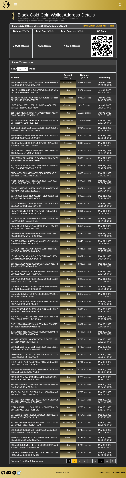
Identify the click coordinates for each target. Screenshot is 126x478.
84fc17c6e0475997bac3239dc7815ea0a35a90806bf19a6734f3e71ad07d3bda (34, 363)
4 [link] (90, 461)
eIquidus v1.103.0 (62, 472)
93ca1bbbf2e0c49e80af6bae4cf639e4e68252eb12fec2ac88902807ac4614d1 (34, 416)
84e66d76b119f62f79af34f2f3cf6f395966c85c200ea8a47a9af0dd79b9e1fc (34, 385)
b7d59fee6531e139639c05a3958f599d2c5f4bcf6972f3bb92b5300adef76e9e (34, 333)
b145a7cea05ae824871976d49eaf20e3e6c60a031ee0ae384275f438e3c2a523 (34, 166)
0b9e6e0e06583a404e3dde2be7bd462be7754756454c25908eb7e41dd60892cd (34, 234)
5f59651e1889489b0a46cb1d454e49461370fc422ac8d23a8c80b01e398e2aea (34, 438)
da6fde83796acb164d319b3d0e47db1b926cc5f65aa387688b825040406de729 (34, 83)
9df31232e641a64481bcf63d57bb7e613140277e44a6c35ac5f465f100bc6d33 (34, 325)
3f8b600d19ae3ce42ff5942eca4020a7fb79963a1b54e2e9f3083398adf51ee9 (34, 378)
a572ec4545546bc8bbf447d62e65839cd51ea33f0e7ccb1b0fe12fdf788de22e (34, 121)
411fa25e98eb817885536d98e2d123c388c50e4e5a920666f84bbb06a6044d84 (34, 204)
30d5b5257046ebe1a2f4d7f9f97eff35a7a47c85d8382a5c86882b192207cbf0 (34, 302)
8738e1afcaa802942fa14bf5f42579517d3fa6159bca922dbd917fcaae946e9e (34, 219)
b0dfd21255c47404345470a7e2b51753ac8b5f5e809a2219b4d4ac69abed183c (34, 212)
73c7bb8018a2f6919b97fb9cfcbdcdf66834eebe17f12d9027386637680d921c (34, 393)
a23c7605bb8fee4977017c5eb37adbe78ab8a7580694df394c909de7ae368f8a (34, 159)
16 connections (118, 472)
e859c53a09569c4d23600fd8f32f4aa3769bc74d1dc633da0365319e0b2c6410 (34, 265)
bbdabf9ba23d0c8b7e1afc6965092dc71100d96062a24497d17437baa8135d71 (34, 227)
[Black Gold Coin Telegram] (14, 472)
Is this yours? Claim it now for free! (98, 26)
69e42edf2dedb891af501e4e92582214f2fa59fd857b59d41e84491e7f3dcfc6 (34, 144)
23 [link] (107, 461)
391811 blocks (104, 472)
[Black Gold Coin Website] (19, 472)
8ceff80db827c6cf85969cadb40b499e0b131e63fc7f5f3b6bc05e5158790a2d (34, 242)
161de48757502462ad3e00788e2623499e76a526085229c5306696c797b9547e (34, 272)
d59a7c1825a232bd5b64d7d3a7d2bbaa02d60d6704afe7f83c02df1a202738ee (34, 257)
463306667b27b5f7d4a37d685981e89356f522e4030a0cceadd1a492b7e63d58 (34, 151)
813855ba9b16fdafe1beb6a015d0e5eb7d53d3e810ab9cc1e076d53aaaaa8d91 (34, 348)
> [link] (113, 461)
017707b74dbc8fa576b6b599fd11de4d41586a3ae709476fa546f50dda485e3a (34, 249)
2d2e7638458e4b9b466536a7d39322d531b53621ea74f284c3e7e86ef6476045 (34, 423)
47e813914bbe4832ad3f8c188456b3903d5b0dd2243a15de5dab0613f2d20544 (34, 287)
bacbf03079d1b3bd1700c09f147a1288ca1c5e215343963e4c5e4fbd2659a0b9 (34, 197)
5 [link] (95, 461)
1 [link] (74, 461)
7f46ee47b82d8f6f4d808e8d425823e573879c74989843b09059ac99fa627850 (34, 136)
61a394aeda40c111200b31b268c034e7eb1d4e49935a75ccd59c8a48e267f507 (34, 370)
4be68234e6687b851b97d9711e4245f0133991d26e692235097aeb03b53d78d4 (34, 400)
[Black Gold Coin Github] (3, 472)
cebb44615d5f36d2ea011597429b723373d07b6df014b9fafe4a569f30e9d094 (34, 453)
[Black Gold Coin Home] (6, 5)
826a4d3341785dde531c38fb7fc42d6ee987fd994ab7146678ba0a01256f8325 (34, 189)
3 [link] (84, 461)
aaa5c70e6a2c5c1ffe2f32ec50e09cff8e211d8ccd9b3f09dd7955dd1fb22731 (34, 295)
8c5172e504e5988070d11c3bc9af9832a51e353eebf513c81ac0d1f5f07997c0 (34, 280)
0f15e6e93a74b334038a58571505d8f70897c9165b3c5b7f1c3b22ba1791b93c (34, 174)
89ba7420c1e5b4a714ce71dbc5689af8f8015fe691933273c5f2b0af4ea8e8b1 (34, 446)
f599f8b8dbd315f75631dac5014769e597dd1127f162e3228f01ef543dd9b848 (34, 355)
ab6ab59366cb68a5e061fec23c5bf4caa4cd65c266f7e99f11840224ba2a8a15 (34, 310)
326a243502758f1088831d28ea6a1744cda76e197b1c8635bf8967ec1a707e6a (34, 317)
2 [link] (79, 461)
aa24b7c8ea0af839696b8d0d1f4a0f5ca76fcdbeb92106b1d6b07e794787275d (34, 98)
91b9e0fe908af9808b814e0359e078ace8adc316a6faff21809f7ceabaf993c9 (34, 431)
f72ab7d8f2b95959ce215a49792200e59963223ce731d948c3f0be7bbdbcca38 (34, 182)
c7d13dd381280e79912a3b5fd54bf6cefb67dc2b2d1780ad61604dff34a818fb (34, 91)
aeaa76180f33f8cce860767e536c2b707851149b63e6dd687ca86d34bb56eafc (34, 340)
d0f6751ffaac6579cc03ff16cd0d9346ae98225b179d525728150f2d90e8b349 (34, 106)
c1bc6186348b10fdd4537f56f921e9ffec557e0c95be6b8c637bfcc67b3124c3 (34, 114)
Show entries (23, 68)
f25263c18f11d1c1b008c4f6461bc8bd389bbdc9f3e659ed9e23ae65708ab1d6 (34, 408)
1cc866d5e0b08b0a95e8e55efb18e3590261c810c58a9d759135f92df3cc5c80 (34, 129)
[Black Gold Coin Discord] (9, 472)
